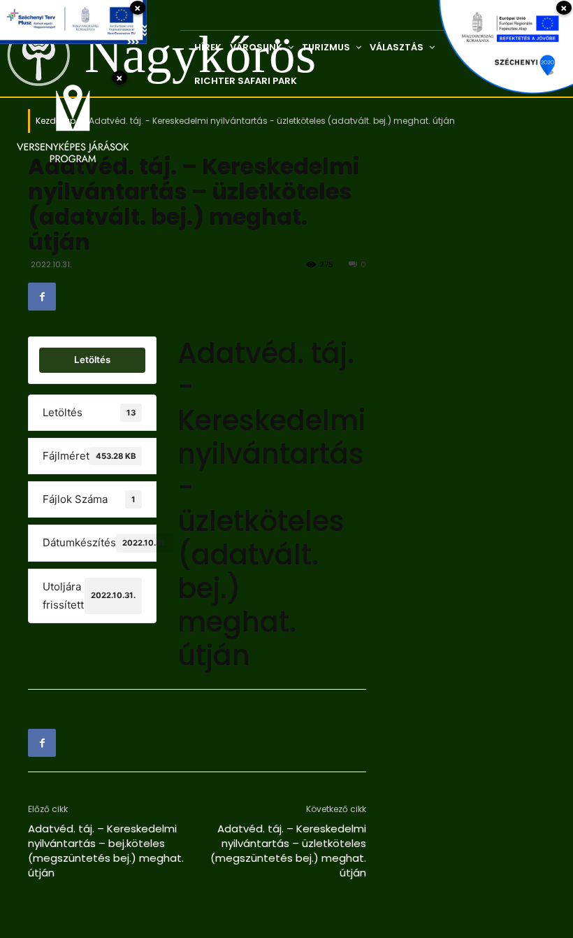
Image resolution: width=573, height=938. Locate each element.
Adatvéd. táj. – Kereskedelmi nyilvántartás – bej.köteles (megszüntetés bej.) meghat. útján (106, 850)
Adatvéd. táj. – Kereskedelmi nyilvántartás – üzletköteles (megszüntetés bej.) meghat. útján (288, 850)
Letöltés (92, 359)
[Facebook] (42, 297)
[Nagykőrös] (28, 55)
